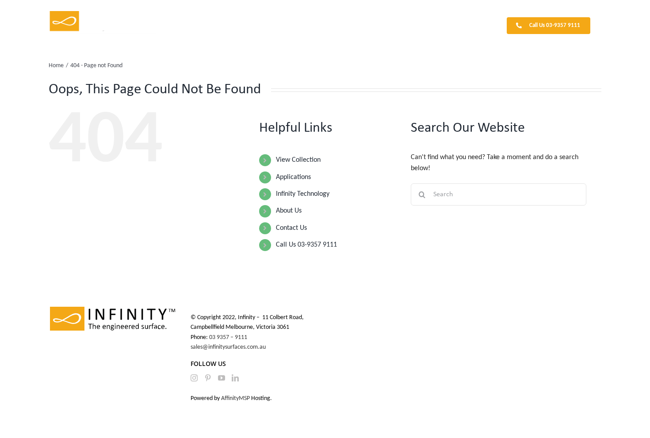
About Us (289, 210)
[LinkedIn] (235, 377)
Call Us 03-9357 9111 (306, 244)
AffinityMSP (235, 398)
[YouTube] (221, 377)
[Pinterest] (207, 377)
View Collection (298, 160)
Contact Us (291, 228)
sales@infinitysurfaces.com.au (228, 347)
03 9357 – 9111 (229, 337)
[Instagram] (194, 377)
